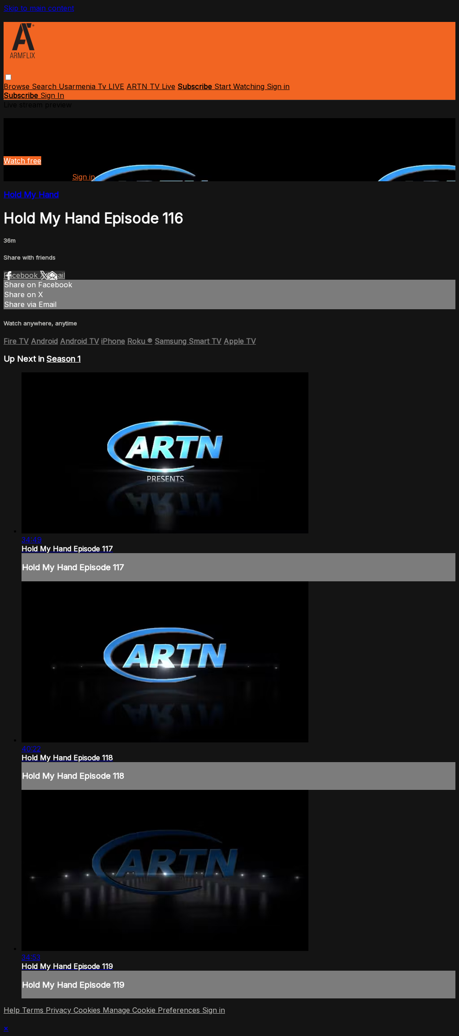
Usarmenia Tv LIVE (91, 86)
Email (56, 275)
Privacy (60, 1010)
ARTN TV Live (150, 86)
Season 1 (64, 359)
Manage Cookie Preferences (152, 1010)
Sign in (278, 86)
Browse (18, 86)
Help (13, 1010)
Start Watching (240, 86)
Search (45, 86)
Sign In (52, 95)
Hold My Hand (31, 194)
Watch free (22, 160)
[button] (8, 77)
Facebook (22, 275)
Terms (34, 1010)
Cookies (88, 1010)
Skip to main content (39, 8)
